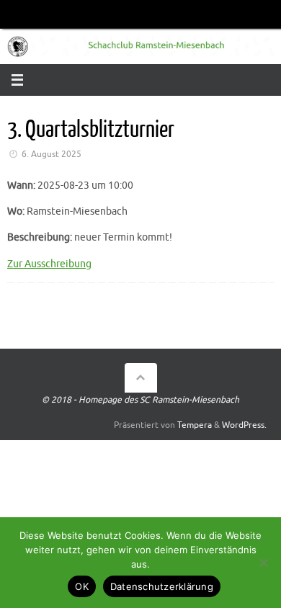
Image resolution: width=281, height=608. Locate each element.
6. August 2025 (51, 154)
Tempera (194, 425)
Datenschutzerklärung (161, 586)
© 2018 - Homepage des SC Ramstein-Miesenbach (140, 400)
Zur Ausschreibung (49, 264)
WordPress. (244, 425)
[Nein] (263, 562)
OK (82, 586)
